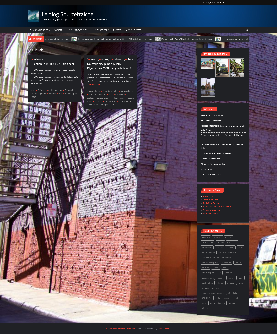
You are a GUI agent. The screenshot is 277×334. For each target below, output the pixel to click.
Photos (117, 30)
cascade (220, 242)
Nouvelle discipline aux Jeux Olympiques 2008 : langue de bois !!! (109, 66)
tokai (204, 303)
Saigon (236, 293)
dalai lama (120, 94)
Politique (37, 59)
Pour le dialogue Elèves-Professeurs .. (217, 153)
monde (68, 93)
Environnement (39, 30)
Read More (94, 84)
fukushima (226, 262)
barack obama (127, 91)
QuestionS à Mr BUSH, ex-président (52, 63)
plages (240, 283)
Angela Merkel (93, 91)
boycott (102, 94)
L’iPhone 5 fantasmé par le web (214, 164)
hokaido (205, 267)
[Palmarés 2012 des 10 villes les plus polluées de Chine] (141, 39)
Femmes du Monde (210, 257)
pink (75, 93)
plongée (205, 288)
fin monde (226, 257)
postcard (216, 288)
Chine (93, 59)
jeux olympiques (209, 272)
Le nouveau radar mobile (212, 158)
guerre (43, 93)
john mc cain (110, 101)
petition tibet (207, 283)
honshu (215, 267)
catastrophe (207, 247)
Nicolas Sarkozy (125, 101)
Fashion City (208, 196)
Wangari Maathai (108, 104)
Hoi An (238, 262)
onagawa (231, 278)
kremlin (228, 272)
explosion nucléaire (227, 252)
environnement (208, 252)
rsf (228, 293)
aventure (206, 237)
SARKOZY (206, 298)
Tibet (129, 59)
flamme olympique (210, 262)
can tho (228, 237)
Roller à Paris (207, 169)
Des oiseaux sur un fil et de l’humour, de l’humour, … (223, 137)
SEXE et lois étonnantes (211, 174)
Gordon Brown (103, 98)
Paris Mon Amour (211, 203)
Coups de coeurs (78, 30)
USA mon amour (210, 213)
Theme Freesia (163, 328)
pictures (230, 283)
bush (33, 90)
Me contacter (133, 30)
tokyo (212, 303)
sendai (217, 298)
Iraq (60, 93)
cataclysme (232, 242)
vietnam (232, 303)
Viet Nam (206, 308)
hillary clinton (118, 98)
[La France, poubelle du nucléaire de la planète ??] (58, 39)
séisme (227, 298)
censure (219, 247)
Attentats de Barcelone (211, 120)
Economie (69, 90)
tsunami (221, 303)
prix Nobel (93, 104)
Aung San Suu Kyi (110, 91)
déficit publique (55, 90)
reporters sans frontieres (213, 293)
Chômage (42, 90)
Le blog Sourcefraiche (67, 14)
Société (58, 30)
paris (241, 278)
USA (34, 97)
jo (220, 272)
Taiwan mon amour (211, 210)
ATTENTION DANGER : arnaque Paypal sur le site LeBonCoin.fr (223, 128)
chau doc (230, 247)
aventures (217, 237)
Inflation (52, 93)
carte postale (207, 242)
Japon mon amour (211, 199)
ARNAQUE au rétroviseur (123, 39)
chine (240, 247)
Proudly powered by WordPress (120, 328)
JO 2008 (104, 59)
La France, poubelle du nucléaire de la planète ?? (84, 39)
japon (225, 267)
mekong (220, 278)
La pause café (101, 30)
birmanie (93, 94)
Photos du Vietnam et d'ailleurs (217, 206)
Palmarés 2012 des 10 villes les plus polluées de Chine (170, 39)
